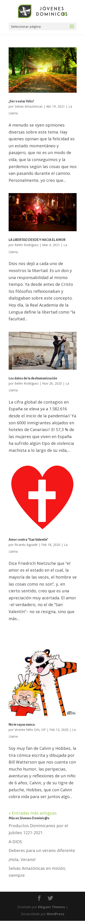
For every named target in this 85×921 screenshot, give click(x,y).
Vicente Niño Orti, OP (30, 729)
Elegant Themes (51, 907)
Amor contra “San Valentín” (28, 539)
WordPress (55, 914)
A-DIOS (15, 841)
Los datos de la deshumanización (33, 378)
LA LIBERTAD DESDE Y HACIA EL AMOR (37, 240)
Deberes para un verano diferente (42, 850)
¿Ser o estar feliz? (21, 101)
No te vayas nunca (22, 724)
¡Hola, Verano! (22, 859)
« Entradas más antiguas (33, 813)
